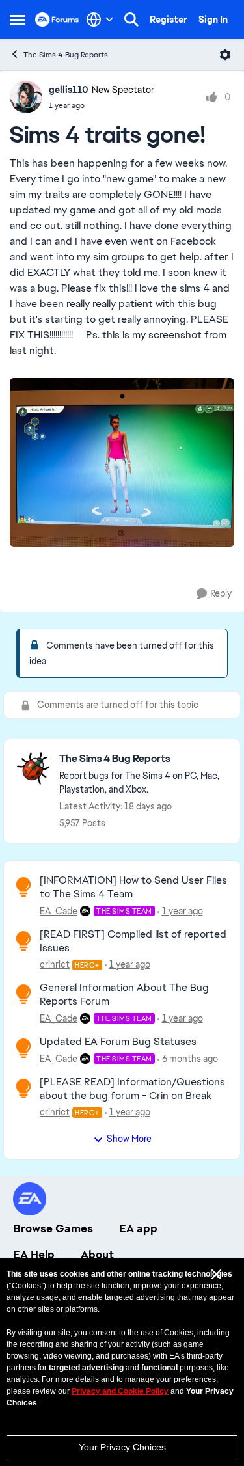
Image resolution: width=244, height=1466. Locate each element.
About (97, 1254)
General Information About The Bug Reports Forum (124, 994)
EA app (138, 1228)
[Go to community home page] (57, 19)
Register (168, 19)
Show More (129, 1139)
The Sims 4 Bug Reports (65, 54)
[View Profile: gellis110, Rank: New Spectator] (26, 97)
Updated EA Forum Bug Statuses (118, 1041)
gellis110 (68, 90)
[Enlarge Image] (122, 462)
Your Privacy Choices (122, 1447)
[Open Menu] (225, 55)
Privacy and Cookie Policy (120, 1391)
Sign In (213, 19)
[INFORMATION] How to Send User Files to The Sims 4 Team (133, 887)
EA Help (34, 1254)
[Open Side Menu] (17, 19)
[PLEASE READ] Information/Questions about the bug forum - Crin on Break (132, 1088)
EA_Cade (58, 911)
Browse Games (53, 1228)
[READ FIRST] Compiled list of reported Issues (133, 941)
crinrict (55, 964)
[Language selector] (100, 20)
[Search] (131, 19)
